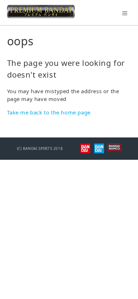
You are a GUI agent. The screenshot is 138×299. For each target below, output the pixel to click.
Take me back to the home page (49, 112)
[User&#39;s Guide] (41, 15)
